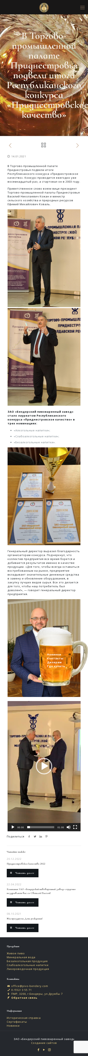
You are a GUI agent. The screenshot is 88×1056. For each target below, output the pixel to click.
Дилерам (54, 662)
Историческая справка (24, 1018)
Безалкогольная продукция (27, 961)
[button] (44, 766)
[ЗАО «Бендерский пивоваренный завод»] (44, 7)
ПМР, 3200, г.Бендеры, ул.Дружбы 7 (37, 994)
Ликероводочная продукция (28, 969)
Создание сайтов (44, 1043)
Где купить (56, 666)
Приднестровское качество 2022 (26, 863)
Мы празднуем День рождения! (25, 918)
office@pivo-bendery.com (29, 986)
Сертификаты (17, 1022)
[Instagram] (49, 1050)
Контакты (55, 658)
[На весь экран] (75, 827)
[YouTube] (44, 1050)
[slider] (40, 827)
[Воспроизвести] (13, 827)
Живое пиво (16, 953)
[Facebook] (38, 1050)
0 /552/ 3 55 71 (21, 990)
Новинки (13, 1025)
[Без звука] (69, 827)
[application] (44, 766)
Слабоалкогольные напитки (28, 965)
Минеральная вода (21, 957)
